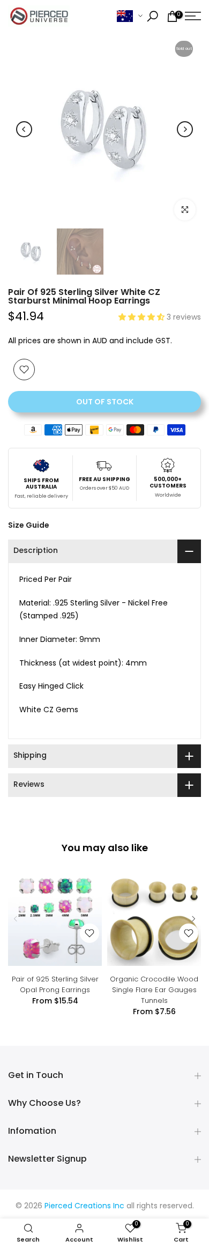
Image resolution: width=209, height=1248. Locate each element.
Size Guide (28, 525)
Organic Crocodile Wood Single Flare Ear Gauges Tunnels (154, 990)
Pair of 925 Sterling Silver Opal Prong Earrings (55, 984)
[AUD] (130, 16)
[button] (142, 318)
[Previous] (24, 129)
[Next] (185, 129)
